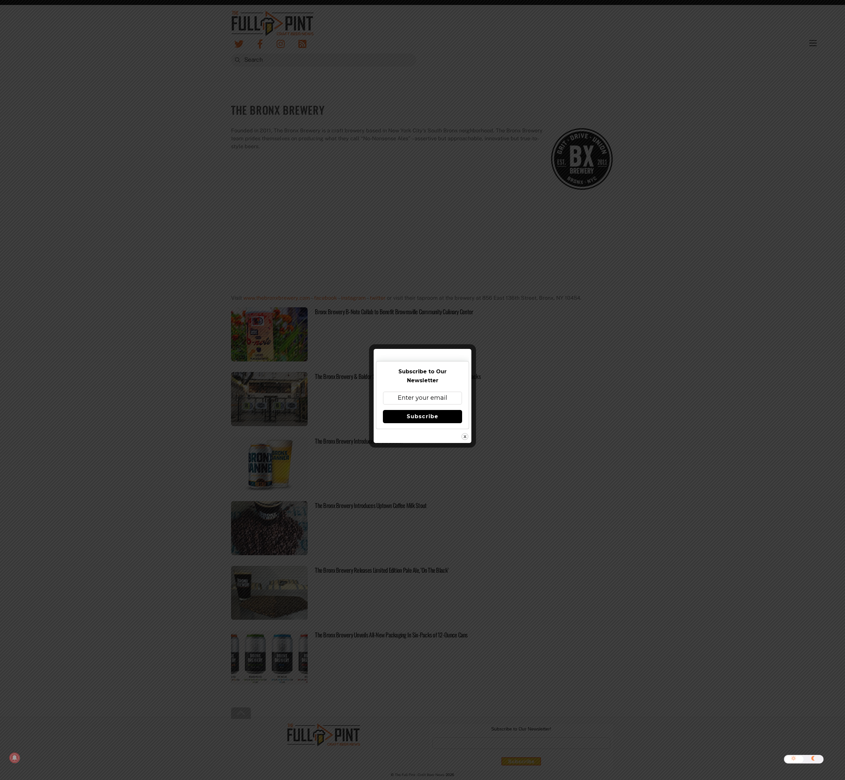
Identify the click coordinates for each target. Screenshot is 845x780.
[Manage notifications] (14, 758)
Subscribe (422, 416)
